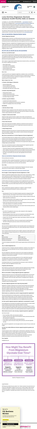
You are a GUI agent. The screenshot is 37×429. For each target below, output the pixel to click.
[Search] (29, 12)
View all (34, 1)
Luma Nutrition (25, 21)
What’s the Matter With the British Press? (10, 1)
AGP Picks (3, 1)
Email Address (5, 419)
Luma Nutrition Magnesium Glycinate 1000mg (23, 23)
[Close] (18, 408)
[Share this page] (34, 12)
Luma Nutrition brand (28, 32)
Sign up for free (10, 424)
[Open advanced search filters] (32, 12)
